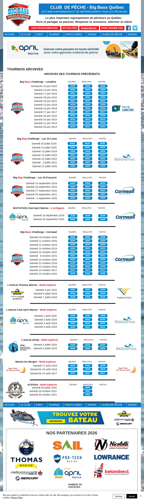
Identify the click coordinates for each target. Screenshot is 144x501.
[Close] (140, 496)
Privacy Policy (17, 497)
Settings (118, 496)
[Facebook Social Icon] (128, 28)
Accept (132, 496)
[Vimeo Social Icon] (135, 28)
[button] (27, 34)
